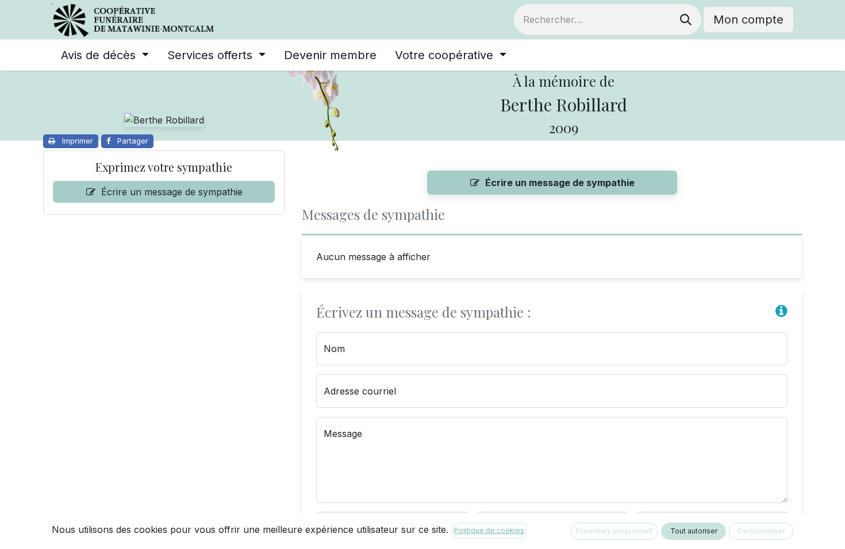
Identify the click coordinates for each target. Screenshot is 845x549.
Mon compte (748, 19)
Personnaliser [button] (761, 531)
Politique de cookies (489, 530)
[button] (781, 311)
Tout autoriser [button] (693, 531)
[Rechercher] (685, 19)
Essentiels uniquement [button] (614, 531)
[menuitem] (105, 55)
